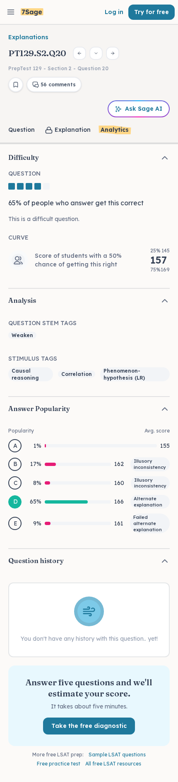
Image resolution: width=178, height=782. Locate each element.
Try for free (151, 12)
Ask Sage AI (143, 108)
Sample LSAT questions (117, 754)
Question (21, 129)
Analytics (115, 129)
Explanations (28, 37)
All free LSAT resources (113, 764)
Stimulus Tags (32, 358)
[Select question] (96, 53)
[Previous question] (79, 53)
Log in (114, 12)
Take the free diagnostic (89, 726)
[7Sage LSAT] (32, 12)
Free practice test (58, 764)
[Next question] (112, 53)
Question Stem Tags (42, 323)
